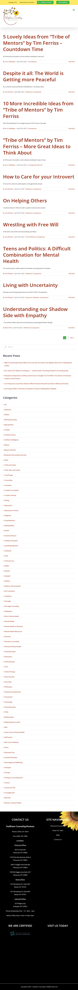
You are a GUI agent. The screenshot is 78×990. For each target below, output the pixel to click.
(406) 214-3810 (22, 831)
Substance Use (9, 752)
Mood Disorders (10, 651)
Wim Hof (39, 165)
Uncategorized (32, 61)
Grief (27, 237)
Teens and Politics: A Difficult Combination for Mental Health (37, 254)
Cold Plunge (8, 475)
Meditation (29, 92)
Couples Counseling (11, 490)
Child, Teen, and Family (12, 470)
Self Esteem (8, 737)
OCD (6, 667)
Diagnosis (7, 515)
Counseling (8, 480)
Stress (6, 747)
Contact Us (58, 839)
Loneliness (8, 596)
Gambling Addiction (11, 546)
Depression (29, 297)
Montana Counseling (11, 641)
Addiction (7, 410)
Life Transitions (9, 591)
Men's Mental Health (11, 616)
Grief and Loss (9, 561)
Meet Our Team (57, 830)
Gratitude (7, 551)
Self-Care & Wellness (11, 742)
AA (5, 404)
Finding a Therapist (11, 541)
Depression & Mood (11, 510)
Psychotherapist (10, 707)
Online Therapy (9, 672)
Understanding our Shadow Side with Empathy (35, 312)
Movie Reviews (9, 662)
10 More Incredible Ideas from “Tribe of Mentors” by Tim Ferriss (38, 109)
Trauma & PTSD (9, 788)
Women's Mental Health (12, 803)
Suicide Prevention (10, 757)
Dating (6, 500)
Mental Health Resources (13, 631)
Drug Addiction (9, 520)
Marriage (7, 601)
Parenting (7, 682)
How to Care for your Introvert (38, 176)
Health (6, 566)
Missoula (7, 636)
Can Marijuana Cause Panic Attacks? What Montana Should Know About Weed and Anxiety (36, 383)
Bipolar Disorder (10, 450)
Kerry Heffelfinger (10, 61)
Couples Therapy (10, 495)
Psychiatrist (8, 697)
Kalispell (7, 576)
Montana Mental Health (12, 646)
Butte (6, 460)
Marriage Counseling (11, 606)
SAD (5, 727)
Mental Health (9, 621)
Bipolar (6, 445)
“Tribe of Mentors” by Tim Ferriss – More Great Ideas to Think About (36, 146)
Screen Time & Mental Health (14, 732)
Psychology (8, 702)
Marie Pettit (8, 328)
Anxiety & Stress (10, 435)
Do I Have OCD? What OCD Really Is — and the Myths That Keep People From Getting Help (36, 371)
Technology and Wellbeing (13, 762)
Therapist (7, 767)
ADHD (6, 414)
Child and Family (10, 465)
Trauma (7, 783)
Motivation (8, 657)
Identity (7, 571)
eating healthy (9, 525)
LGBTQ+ (7, 581)
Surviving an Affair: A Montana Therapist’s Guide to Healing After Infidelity (30, 389)
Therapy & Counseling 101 (13, 778)
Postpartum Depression (12, 692)
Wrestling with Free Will (30, 224)
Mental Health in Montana (13, 626)
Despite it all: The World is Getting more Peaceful (33, 76)
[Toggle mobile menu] (74, 10)
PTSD (6, 712)
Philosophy (8, 687)
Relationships (9, 717)
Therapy (7, 772)
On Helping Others (25, 200)
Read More (72, 61)
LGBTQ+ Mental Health (12, 586)
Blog (57, 835)
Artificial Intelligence (11, 440)
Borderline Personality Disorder (15, 455)
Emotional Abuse (10, 536)
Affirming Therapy (10, 420)
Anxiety (7, 430)
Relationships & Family (12, 722)
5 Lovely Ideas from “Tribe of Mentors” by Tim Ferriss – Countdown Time (36, 43)
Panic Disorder (9, 677)
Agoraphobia (8, 425)
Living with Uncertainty (30, 285)
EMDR (6, 530)
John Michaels (9, 92)
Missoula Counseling (57, 826)
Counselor (8, 485)
